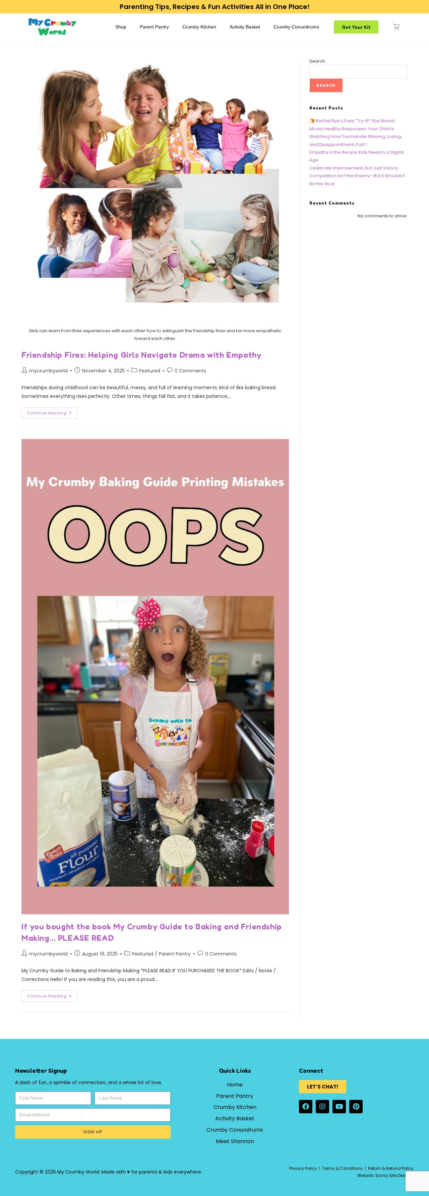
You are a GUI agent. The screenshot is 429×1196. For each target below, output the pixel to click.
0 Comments (190, 370)
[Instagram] (322, 1106)
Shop (120, 26)
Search (317, 61)
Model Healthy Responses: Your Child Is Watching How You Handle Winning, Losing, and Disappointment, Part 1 (355, 137)
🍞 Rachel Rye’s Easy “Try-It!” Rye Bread (351, 121)
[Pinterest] (356, 1106)
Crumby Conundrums (296, 26)
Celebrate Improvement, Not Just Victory (353, 168)
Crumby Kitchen (199, 26)
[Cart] (396, 26)
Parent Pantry (154, 26)
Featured (149, 370)
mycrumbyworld (48, 370)
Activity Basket (245, 26)
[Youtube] (339, 1106)
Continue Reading (52, 411)
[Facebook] (305, 1106)
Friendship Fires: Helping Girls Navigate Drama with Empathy (141, 355)
